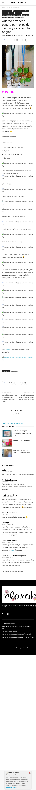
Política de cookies (12, 787)
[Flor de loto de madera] (7, 443)
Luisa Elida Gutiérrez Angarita (14, 556)
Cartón (26, 11)
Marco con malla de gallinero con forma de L (16, 634)
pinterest (7, 349)
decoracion (5, 13)
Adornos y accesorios (13, 7)
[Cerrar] (30, 773)
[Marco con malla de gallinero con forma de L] (7, 453)
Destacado (11, 13)
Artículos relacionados (12, 423)
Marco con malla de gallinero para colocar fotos (18, 637)
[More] (25, 40)
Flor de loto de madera (21, 440)
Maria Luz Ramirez (9, 480)
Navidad (12, 17)
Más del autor (8, 426)
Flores (16, 13)
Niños (16, 17)
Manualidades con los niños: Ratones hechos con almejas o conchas (26, 397)
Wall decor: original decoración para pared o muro (22, 433)
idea (21, 13)
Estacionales (5, 17)
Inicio (3, 7)
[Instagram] (8, 614)
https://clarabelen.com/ (18, 413)
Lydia (4, 470)
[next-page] (19, 460)
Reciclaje (22, 17)
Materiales (15, 11)
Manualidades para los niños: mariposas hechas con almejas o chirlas (9, 398)
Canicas (21, 11)
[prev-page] (16, 460)
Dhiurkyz (5, 523)
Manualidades (25, 15)
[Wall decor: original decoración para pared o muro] (7, 433)
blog (12, 550)
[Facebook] (3, 614)
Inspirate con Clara (9, 495)
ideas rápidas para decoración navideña (11, 15)
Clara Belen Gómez (10, 35)
